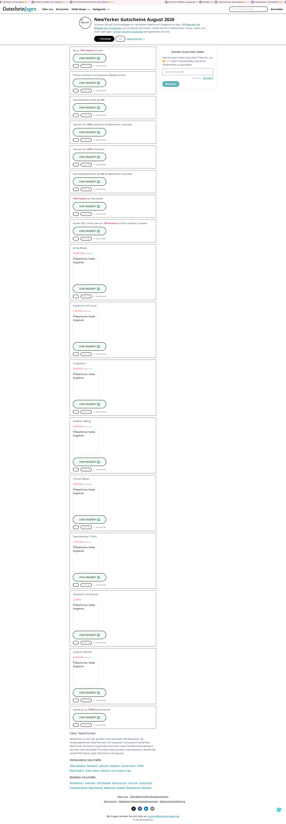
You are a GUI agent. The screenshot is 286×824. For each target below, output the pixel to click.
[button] (76, 66)
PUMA (140, 765)
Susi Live (133, 783)
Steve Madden (78, 765)
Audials (121, 787)
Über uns (123, 796)
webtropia (110, 787)
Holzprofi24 (145, 783)
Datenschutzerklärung (172, 801)
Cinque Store (128, 765)
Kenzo (96, 770)
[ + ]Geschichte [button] (100, 66)
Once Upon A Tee (121, 770)
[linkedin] (146, 808)
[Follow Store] (120, 39)
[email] (152, 808)
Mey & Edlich (77, 770)
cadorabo (90, 783)
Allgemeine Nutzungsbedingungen (138, 801)
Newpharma (133, 787)
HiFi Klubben (104, 783)
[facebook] (140, 808)
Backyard (92, 765)
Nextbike (146, 787)
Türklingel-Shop (78, 787)
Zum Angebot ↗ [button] (89, 58)
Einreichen (105, 38)
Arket (88, 770)
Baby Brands (96, 787)
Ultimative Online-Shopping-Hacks (149, 796)
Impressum (110, 801)
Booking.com (119, 783)
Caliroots (104, 765)
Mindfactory (77, 783)
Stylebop (115, 765)
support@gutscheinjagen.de (163, 816)
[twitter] (133, 808)
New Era (105, 770)
